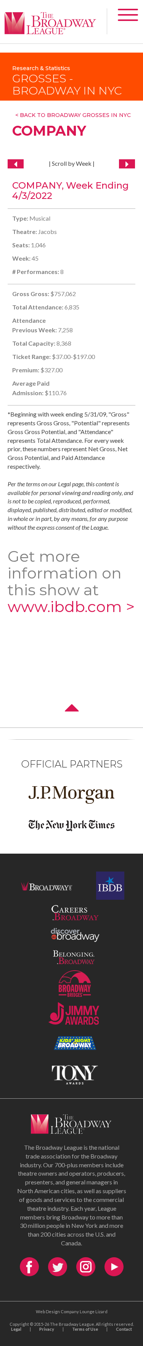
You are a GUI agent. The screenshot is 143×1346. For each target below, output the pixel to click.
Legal (16, 1329)
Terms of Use (85, 1329)
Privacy (46, 1329)
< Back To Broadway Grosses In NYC (73, 115)
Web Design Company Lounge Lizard (72, 1311)
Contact (124, 1329)
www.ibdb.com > (71, 606)
